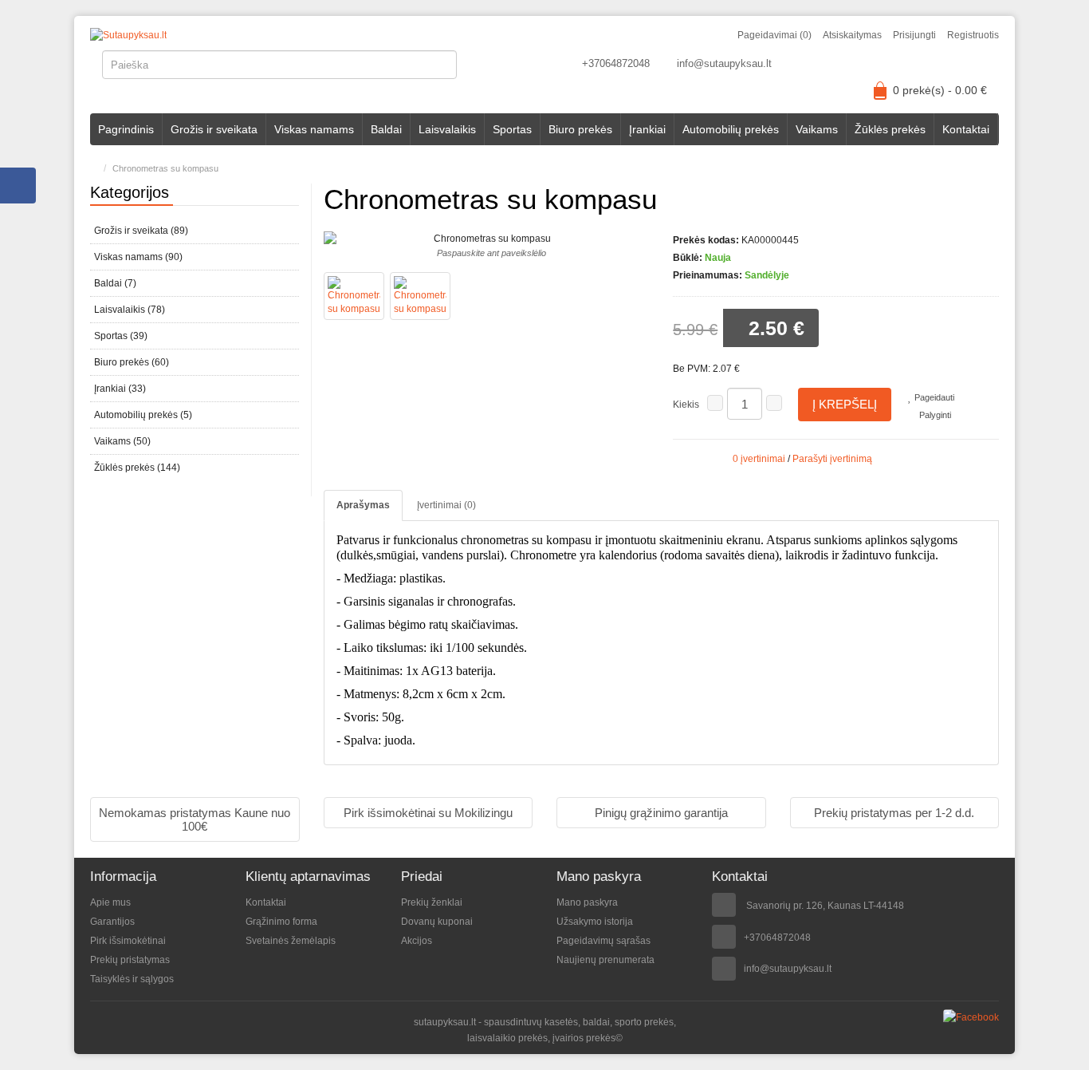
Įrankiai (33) (120, 388)
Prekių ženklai (431, 902)
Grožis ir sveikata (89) (141, 230)
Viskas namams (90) (138, 257)
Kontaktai (965, 129)
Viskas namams (314, 129)
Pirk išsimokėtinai (128, 940)
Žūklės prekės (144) (137, 467)
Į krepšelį (844, 404)
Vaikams (817, 129)
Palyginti (934, 415)
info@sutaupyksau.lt (724, 63)
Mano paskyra (587, 902)
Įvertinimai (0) (446, 505)
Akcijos (416, 940)
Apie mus (110, 902)
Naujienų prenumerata (605, 959)
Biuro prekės (580, 129)
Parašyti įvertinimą (832, 458)
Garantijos (112, 921)
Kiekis (686, 404)
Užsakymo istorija (594, 921)
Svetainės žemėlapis (291, 940)
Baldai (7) (115, 283)
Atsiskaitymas (852, 35)
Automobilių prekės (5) (143, 414)
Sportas (512, 129)
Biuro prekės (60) (131, 362)
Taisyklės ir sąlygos (132, 979)
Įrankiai (647, 129)
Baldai (386, 129)
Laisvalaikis (447, 129)
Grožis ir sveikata (214, 129)
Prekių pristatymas (130, 959)
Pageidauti (933, 397)
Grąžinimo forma (281, 921)
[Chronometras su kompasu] (354, 296)
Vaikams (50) (122, 441)
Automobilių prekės (730, 129)
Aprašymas (363, 505)
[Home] (93, 168)
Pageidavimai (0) (774, 35)
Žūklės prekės (890, 129)
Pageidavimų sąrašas (603, 940)
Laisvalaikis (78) (129, 309)
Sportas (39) (120, 336)
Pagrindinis (126, 129)
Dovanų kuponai (437, 921)
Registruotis (973, 35)
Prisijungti (914, 35)
